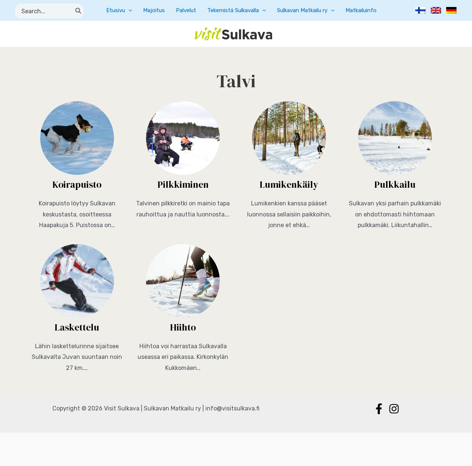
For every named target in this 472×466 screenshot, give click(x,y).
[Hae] (78, 11)
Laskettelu (77, 327)
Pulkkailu (395, 184)
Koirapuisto (76, 184)
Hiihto (183, 327)
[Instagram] (394, 408)
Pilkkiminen (183, 184)
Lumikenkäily (289, 184)
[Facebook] (379, 408)
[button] (128, 10)
